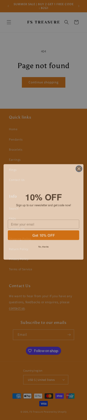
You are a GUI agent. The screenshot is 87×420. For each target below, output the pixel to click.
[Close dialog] (79, 167)
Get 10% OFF (43, 233)
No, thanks (43, 245)
